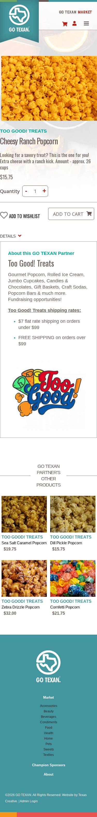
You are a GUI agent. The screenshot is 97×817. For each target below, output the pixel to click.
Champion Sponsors (48, 765)
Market (48, 697)
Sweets (48, 749)
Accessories (48, 706)
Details (8, 236)
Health (48, 733)
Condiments (48, 722)
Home (19, 24)
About (48, 774)
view (24, 524)
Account (74, 23)
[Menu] (86, 23)
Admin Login (29, 801)
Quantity (10, 191)
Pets (49, 744)
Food (48, 727)
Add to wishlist (24, 216)
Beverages (48, 717)
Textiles (48, 755)
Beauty (49, 711)
